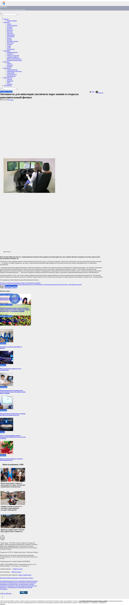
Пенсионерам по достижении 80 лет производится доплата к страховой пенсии (13, 298)
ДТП (8, 82)
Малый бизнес (11, 76)
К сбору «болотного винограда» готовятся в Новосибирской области (11, 459)
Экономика (7, 50)
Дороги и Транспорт (13, 55)
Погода (9, 38)
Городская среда (12, 74)
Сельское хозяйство (13, 57)
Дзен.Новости (8, 85)
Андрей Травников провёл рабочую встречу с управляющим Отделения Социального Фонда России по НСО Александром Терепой (15, 309)
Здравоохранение (12, 69)
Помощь (9, 39)
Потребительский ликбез (14, 60)
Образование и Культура (14, 71)
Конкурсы (10, 30)
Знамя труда (3, 6)
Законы (9, 63)
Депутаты (10, 65)
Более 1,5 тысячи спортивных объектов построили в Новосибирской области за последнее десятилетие (13, 437)
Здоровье (9, 27)
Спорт (9, 47)
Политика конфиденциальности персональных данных (16, 578)
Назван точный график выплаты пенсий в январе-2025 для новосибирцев (13, 320)
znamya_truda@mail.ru (24, 575)
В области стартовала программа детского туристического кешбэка (20, 283)
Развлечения (10, 49)
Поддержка (7, 287)
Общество (7, 22)
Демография (10, 73)
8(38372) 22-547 (17, 569)
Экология (10, 54)
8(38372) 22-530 (16, 572)
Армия (9, 24)
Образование (11, 35)
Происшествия (8, 77)
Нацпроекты (7, 68)
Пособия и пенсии (12, 41)
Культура (9, 32)
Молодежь (10, 33)
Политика (6, 62)
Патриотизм (10, 36)
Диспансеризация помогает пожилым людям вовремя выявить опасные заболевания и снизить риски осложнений (13, 392)
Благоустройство (12, 25)
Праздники (10, 43)
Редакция (11, 99)
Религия (9, 44)
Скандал (9, 79)
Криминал (10, 81)
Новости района (12, 20)
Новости (6, 19)
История (9, 28)
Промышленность (12, 52)
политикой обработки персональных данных (93, 601)
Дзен (93, 91)
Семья (9, 46)
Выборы (9, 66)
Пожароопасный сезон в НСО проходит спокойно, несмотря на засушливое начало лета (13, 414)
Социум (14, 287)
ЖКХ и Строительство (14, 58)
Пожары (9, 84)
